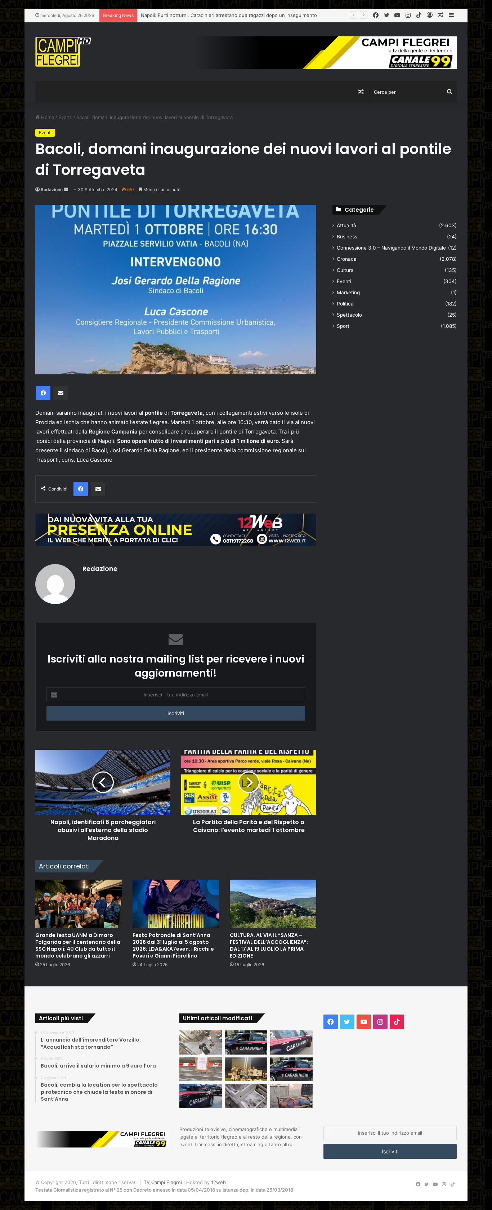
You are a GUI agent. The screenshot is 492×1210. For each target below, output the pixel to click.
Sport (343, 326)
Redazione (52, 189)
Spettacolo (349, 315)
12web (218, 1182)
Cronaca (347, 259)
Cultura (345, 270)
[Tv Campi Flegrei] (63, 52)
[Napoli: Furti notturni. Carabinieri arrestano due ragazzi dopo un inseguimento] (246, 1042)
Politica (345, 304)
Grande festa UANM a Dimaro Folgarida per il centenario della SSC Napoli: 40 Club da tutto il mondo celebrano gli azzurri (77, 945)
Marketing (348, 292)
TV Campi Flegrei (163, 1182)
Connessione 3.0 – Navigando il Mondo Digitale (391, 248)
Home (47, 117)
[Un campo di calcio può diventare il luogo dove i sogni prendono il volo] (246, 1069)
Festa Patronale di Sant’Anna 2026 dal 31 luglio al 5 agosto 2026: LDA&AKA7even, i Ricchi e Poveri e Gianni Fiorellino (173, 945)
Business (347, 236)
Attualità (346, 225)
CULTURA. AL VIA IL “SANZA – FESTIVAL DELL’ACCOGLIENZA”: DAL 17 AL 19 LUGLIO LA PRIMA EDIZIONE (269, 945)
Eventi (65, 117)
